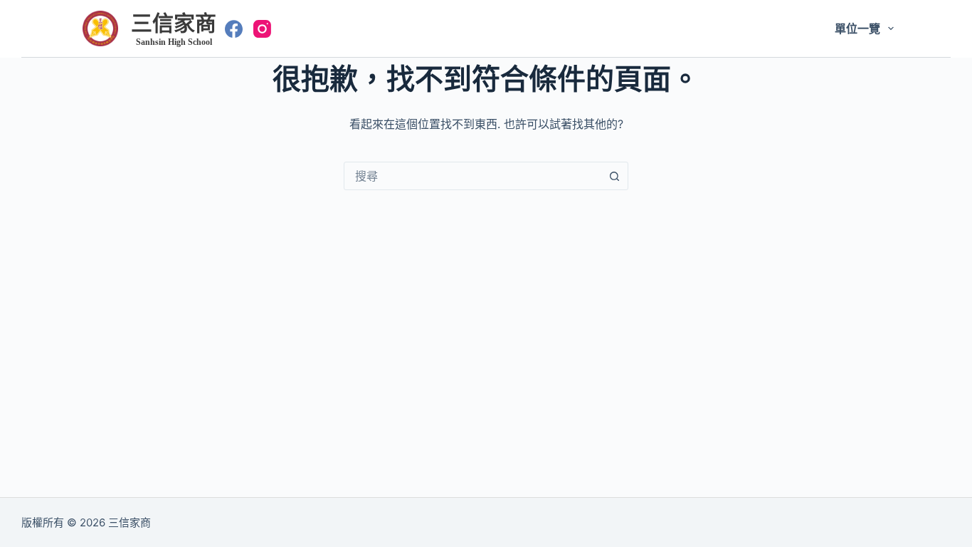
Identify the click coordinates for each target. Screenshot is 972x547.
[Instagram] (262, 29)
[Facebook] (234, 29)
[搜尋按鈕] (614, 175)
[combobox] (472, 176)
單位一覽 (857, 28)
